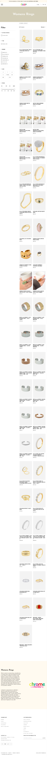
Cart (44, 4)
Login (38, 4)
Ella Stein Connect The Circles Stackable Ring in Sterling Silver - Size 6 (26, 537)
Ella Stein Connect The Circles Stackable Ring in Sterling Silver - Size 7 (39, 537)
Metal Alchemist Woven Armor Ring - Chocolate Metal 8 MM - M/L (26, 373)
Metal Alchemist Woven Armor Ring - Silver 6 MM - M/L (39, 400)
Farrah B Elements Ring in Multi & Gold (25, 265)
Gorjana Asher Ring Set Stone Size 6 (26, 618)
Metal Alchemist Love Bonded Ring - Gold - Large (25, 318)
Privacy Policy (27, 726)
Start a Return (27, 719)
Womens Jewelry (23, 23)
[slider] (1, 89)
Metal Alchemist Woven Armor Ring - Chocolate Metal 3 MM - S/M (39, 427)
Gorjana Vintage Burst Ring (39, 212)
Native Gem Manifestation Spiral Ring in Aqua (25, 130)
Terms (25, 728)
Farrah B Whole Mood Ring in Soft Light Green (26, 292)
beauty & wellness (5, 726)
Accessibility (26, 731)
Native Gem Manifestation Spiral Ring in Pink (25, 157)
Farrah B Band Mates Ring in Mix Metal (38, 78)
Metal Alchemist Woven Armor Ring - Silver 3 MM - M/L (26, 454)
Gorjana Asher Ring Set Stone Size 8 (39, 592)
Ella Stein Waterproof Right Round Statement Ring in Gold (39, 157)
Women (2, 719)
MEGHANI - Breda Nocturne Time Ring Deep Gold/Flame (38, 618)
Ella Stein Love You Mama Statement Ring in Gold (39, 565)
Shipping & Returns (27, 721)
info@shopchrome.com (6, 740)
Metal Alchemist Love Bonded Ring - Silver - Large (25, 345)
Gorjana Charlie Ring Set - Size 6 (25, 564)
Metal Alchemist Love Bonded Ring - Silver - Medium (38, 345)
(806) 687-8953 (4, 738)
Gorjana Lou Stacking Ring (25, 239)
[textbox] (4, 86)
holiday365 (3, 724)
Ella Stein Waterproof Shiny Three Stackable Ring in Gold (25, 185)
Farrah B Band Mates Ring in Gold (25, 104)
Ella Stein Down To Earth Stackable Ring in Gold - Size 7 (39, 482)
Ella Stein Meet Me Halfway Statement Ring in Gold (39, 50)
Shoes (2, 721)
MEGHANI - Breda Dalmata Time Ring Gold (26, 645)
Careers (25, 724)
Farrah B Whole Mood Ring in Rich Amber (38, 292)
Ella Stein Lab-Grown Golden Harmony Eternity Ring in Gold (38, 454)
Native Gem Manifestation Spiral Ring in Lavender (38, 130)
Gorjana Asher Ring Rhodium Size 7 (25, 592)
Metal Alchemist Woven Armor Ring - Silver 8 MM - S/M (26, 400)
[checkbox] (9, 35)
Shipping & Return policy (7, 754)
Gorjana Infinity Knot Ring (25, 509)
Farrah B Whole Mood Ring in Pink (38, 239)
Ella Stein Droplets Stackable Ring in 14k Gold (38, 509)
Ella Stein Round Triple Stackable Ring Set (26, 50)
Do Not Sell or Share (28, 733)
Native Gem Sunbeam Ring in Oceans (38, 104)
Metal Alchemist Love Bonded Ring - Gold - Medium (38, 318)
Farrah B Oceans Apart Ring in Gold (25, 78)
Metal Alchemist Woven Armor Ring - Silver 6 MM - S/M (26, 427)
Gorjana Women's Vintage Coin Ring (37, 265)
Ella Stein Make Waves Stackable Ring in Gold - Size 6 (26, 212)
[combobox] (41, 4)
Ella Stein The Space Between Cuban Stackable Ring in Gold (25, 482)
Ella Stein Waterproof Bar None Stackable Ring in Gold (38, 185)
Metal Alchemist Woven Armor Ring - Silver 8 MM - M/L (39, 373)
